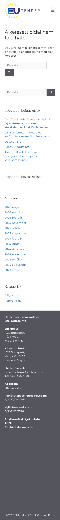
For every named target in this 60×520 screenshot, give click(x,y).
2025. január (12, 243)
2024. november (15, 254)
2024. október (14, 259)
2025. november (15, 222)
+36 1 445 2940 (19, 375)
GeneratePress (45, 515)
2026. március (14, 212)
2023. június (12, 270)
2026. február (13, 217)
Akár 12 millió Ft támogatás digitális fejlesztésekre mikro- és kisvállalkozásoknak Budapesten (28, 123)
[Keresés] (9, 72)
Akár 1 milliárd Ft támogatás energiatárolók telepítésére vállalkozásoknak (23, 156)
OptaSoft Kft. (13, 141)
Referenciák (13, 300)
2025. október (14, 228)
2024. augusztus (15, 264)
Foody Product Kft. (17, 146)
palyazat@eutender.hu (29, 372)
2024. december (15, 249)
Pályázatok (12, 295)
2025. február (13, 238)
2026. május (12, 207)
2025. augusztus (15, 233)
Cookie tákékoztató (19, 427)
